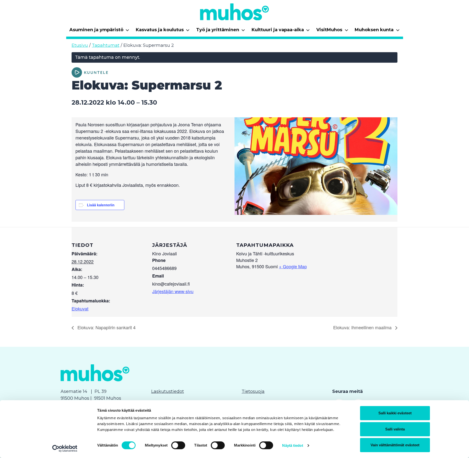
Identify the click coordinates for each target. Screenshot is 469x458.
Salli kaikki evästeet (395, 413)
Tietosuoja (253, 391)
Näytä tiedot (292, 445)
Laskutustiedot (167, 391)
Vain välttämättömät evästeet (395, 445)
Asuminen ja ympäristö (99, 31)
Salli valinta (395, 429)
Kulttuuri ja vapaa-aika (281, 31)
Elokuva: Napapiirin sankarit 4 (106, 327)
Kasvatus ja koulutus (163, 31)
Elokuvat (80, 308)
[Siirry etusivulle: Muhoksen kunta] (234, 11)
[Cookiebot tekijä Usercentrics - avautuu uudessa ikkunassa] (64, 448)
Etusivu (80, 45)
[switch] (178, 445)
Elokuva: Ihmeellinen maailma (363, 327)
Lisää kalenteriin (101, 204)
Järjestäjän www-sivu (172, 291)
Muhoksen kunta (377, 31)
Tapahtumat (105, 45)
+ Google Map (293, 266)
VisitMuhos (332, 31)
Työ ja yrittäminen (220, 31)
